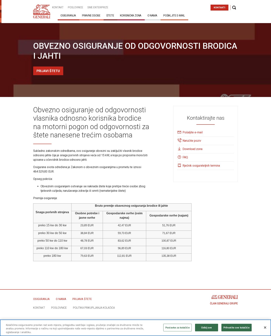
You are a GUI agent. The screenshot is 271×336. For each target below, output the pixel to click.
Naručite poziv (192, 140)
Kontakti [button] (219, 7)
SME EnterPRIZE (97, 7)
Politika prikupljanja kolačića (94, 307)
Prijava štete (82, 299)
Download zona (192, 149)
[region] (135, 328)
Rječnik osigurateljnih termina (201, 165)
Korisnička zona (130, 15)
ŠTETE (110, 15)
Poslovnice (75, 7)
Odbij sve (206, 327)
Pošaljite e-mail (174, 15)
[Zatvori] (265, 327)
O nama (152, 15)
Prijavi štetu (48, 71)
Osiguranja (68, 15)
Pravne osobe (91, 15)
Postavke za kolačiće (177, 327)
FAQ (185, 157)
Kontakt (58, 7)
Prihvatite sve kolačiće (236, 327)
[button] (234, 7)
